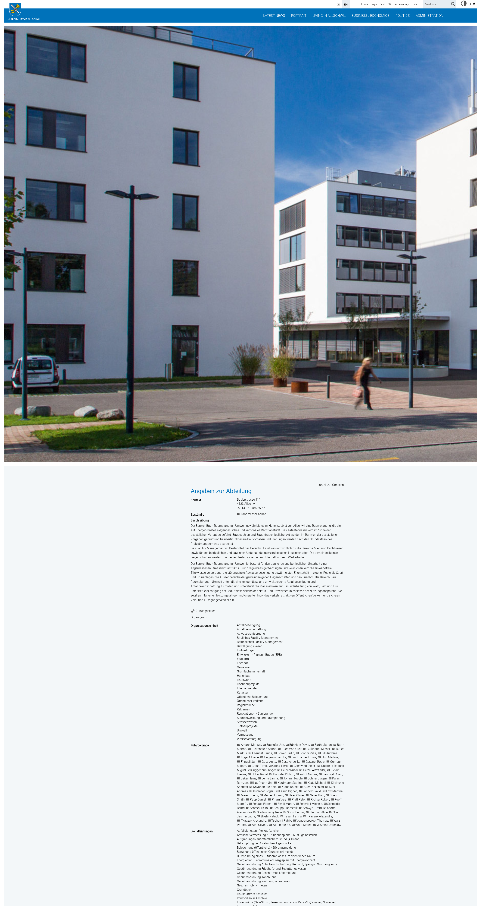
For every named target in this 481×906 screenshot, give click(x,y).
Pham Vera (279, 799)
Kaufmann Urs (262, 783)
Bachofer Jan (275, 745)
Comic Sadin (286, 753)
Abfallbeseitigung (248, 625)
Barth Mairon (323, 745)
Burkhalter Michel (319, 749)
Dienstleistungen (202, 831)
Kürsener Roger (263, 791)
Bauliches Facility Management (258, 638)
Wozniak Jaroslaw (329, 825)
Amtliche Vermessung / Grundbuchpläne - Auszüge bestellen (277, 835)
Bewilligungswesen (249, 646)
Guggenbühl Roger (263, 770)
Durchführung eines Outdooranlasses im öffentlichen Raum (276, 856)
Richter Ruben (320, 799)
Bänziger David (299, 745)
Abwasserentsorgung (251, 633)
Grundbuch (244, 890)
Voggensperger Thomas (312, 820)
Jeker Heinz (248, 778)
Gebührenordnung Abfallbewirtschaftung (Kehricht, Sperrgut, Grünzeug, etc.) (287, 864)
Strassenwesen (247, 722)
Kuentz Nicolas (314, 787)
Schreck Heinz (259, 808)
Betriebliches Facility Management (260, 642)
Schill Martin (286, 804)
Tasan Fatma (293, 816)
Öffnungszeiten (205, 611)
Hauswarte (244, 680)
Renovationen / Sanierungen (255, 713)
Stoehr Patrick (269, 816)
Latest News (274, 15)
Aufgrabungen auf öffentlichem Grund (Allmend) (268, 839)
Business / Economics (370, 15)
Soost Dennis (295, 812)
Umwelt (242, 730)
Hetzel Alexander (314, 770)
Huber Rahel (260, 774)
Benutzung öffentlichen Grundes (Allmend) (265, 852)
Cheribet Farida (262, 753)
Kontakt (196, 500)
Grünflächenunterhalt (251, 671)
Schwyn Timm (312, 808)
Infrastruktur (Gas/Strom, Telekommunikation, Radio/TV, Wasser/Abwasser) (286, 902)
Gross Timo (259, 766)
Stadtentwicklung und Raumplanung (261, 718)
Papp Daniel (258, 799)
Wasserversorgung (249, 739)
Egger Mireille (250, 757)
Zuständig (197, 514)
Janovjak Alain (332, 774)
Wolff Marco (303, 825)
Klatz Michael (317, 783)
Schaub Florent (262, 804)
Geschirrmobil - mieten (252, 885)
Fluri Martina (329, 757)
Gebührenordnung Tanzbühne (256, 877)
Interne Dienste (246, 688)
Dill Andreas (329, 753)
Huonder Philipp (283, 774)
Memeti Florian (273, 795)
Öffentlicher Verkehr (250, 701)
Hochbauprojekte (248, 684)
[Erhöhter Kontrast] (464, 5)
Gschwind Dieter (305, 766)
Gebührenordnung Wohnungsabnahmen (263, 881)
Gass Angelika (290, 762)
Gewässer (243, 667)
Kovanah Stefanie (264, 787)
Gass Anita (269, 762)
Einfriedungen (246, 650)
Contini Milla (307, 753)
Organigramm (200, 617)
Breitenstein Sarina (264, 749)
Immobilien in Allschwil (252, 898)
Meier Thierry (249, 795)
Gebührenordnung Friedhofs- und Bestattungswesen (271, 869)
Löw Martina (334, 791)
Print (382, 4)
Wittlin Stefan (281, 825)
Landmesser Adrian (253, 514)
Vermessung (245, 734)
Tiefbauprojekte (247, 726)
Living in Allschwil (329, 15)
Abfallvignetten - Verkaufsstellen (258, 831)
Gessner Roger (315, 762)
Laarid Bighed (288, 791)
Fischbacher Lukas (303, 757)
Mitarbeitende (200, 745)
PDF (390, 4)
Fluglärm (243, 659)
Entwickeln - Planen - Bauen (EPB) (259, 655)
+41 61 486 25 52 (253, 508)
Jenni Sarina (270, 778)
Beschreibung (200, 520)
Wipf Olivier (259, 825)
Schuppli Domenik (286, 808)
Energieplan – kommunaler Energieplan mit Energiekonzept (276, 860)
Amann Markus (251, 745)
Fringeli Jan (248, 762)
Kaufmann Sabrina (290, 783)
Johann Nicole (293, 778)
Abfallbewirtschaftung (251, 629)
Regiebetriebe (246, 705)
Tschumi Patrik (281, 820)
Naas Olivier (297, 795)
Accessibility (402, 4)
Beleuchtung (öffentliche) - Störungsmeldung (266, 847)
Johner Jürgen (317, 778)
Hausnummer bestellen (252, 894)
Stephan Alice (319, 812)
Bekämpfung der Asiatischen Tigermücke (264, 843)
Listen (415, 4)
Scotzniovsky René (269, 812)
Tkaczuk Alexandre (319, 816)
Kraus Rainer (290, 787)
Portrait (298, 15)
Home (364, 4)
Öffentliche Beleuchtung (252, 697)
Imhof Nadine (308, 774)
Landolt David (312, 791)
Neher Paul (317, 795)
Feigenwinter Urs (275, 757)
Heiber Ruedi (289, 770)
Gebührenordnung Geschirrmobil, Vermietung (266, 873)
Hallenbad (243, 676)
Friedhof (242, 663)
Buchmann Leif (292, 749)
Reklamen (243, 709)
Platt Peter (299, 799)
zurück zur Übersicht (331, 485)
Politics (403, 15)
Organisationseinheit (204, 626)
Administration (429, 15)
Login (374, 4)
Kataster (242, 692)
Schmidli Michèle (310, 804)
